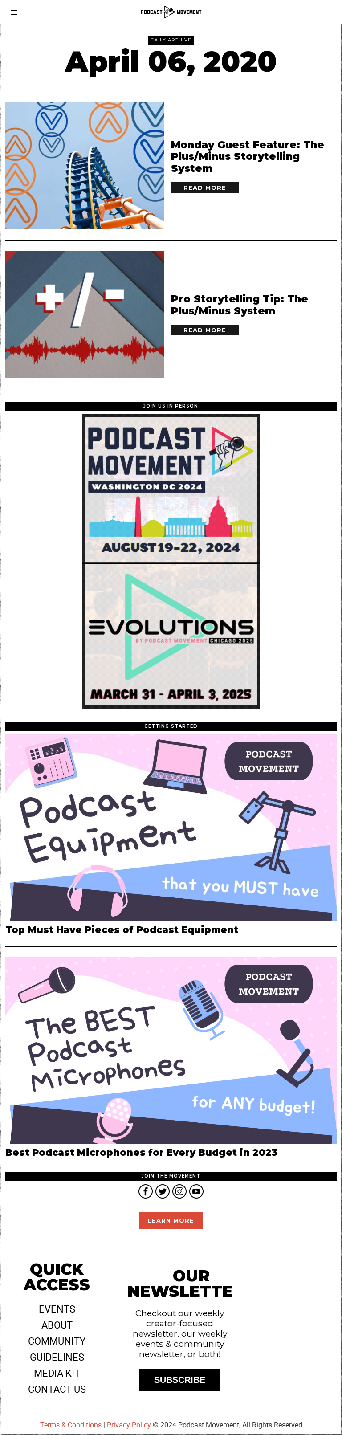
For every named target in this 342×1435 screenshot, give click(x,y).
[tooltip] (145, 1191)
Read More (204, 187)
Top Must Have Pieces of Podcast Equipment (121, 930)
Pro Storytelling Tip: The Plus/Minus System (239, 305)
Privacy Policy (129, 1425)
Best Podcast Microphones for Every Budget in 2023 (141, 1152)
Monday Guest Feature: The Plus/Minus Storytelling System (247, 157)
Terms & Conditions (71, 1425)
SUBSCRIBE (179, 1380)
